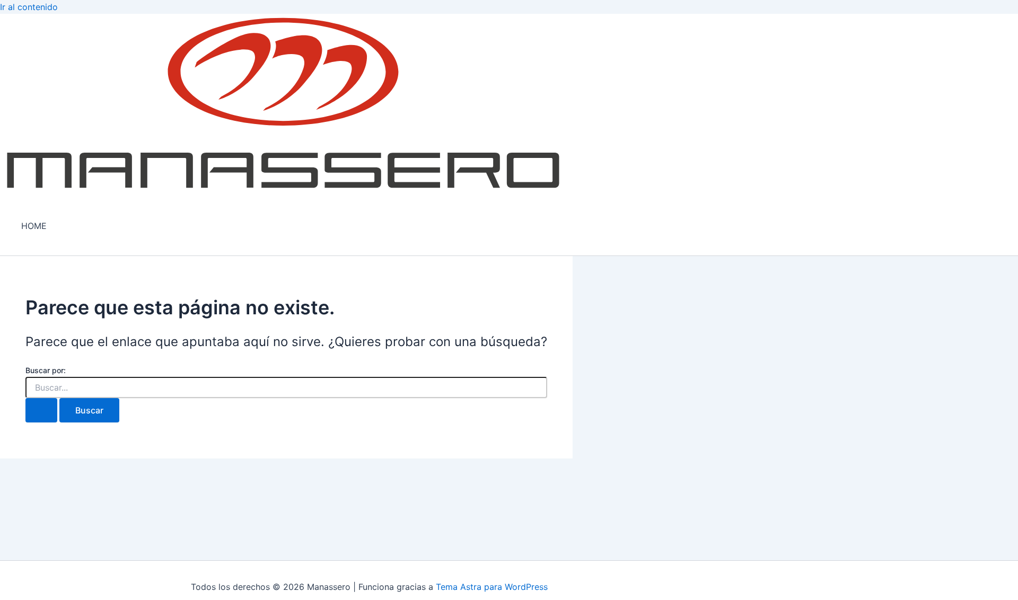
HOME (34, 225)
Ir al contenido (29, 7)
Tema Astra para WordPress (492, 586)
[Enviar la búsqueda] (41, 410)
